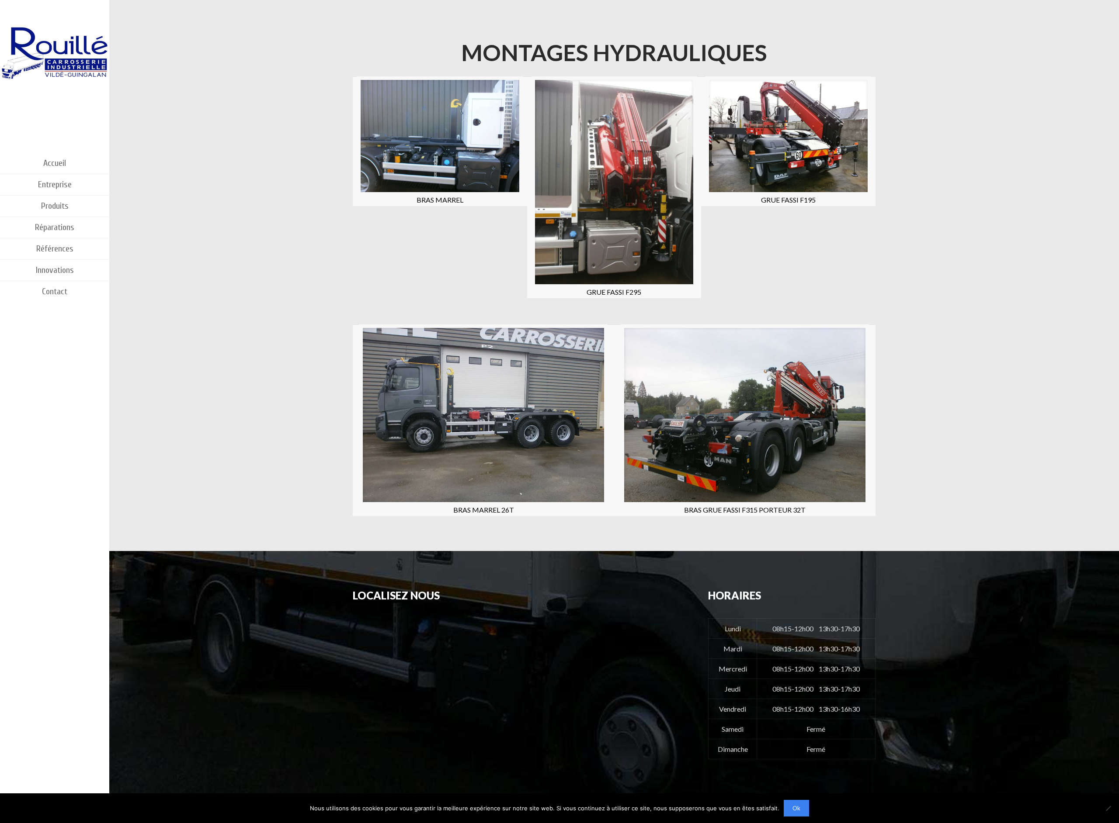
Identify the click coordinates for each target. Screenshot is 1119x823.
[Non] (1108, 808)
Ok (796, 808)
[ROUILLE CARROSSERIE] (54, 65)
